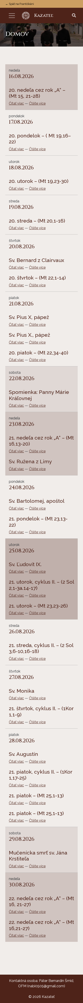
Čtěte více (37, 103)
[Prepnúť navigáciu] (11, 15)
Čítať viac (16, 103)
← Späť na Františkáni (19, 4)
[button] (74, 15)
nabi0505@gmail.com (46, 986)
